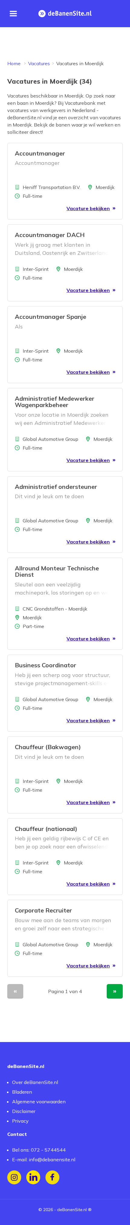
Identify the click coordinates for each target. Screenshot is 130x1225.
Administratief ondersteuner (56, 486)
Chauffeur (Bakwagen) (48, 747)
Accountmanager (40, 153)
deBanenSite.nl (72, 1209)
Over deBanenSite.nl (35, 1082)
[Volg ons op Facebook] (52, 1177)
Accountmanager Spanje (50, 316)
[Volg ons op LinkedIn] (33, 1177)
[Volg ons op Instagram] (14, 1177)
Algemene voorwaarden (39, 1101)
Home (14, 63)
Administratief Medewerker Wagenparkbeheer (54, 402)
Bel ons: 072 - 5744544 (39, 1150)
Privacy (20, 1121)
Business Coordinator (45, 665)
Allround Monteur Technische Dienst (57, 571)
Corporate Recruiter (43, 910)
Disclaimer (23, 1111)
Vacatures (39, 63)
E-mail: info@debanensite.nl (43, 1159)
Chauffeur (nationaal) (46, 828)
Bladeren (22, 1092)
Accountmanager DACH (50, 235)
